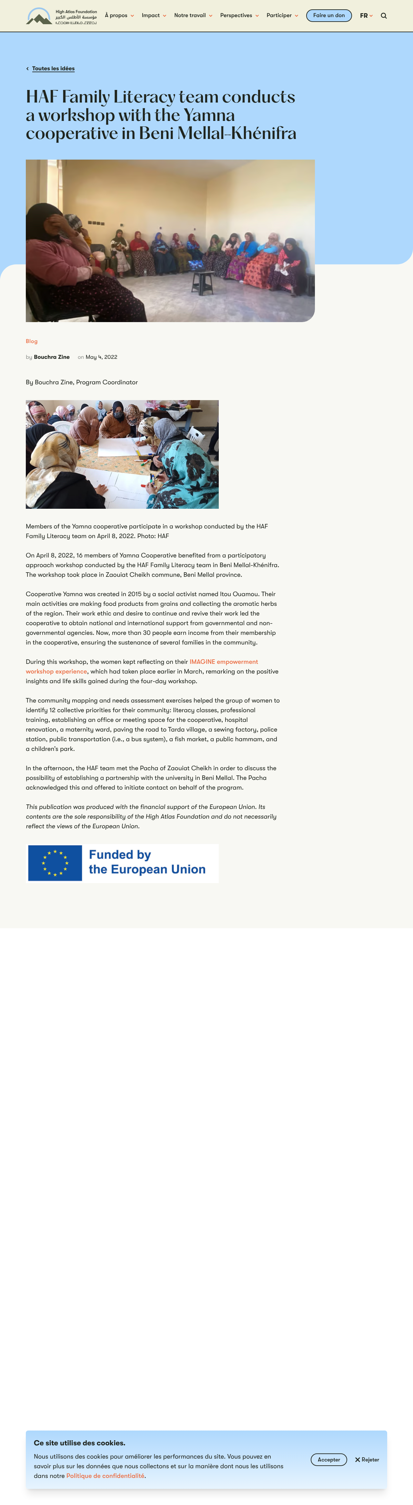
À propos (116, 15)
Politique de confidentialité (105, 1476)
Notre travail (190, 15)
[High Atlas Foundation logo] (61, 16)
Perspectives (236, 15)
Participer (279, 15)
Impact (151, 15)
